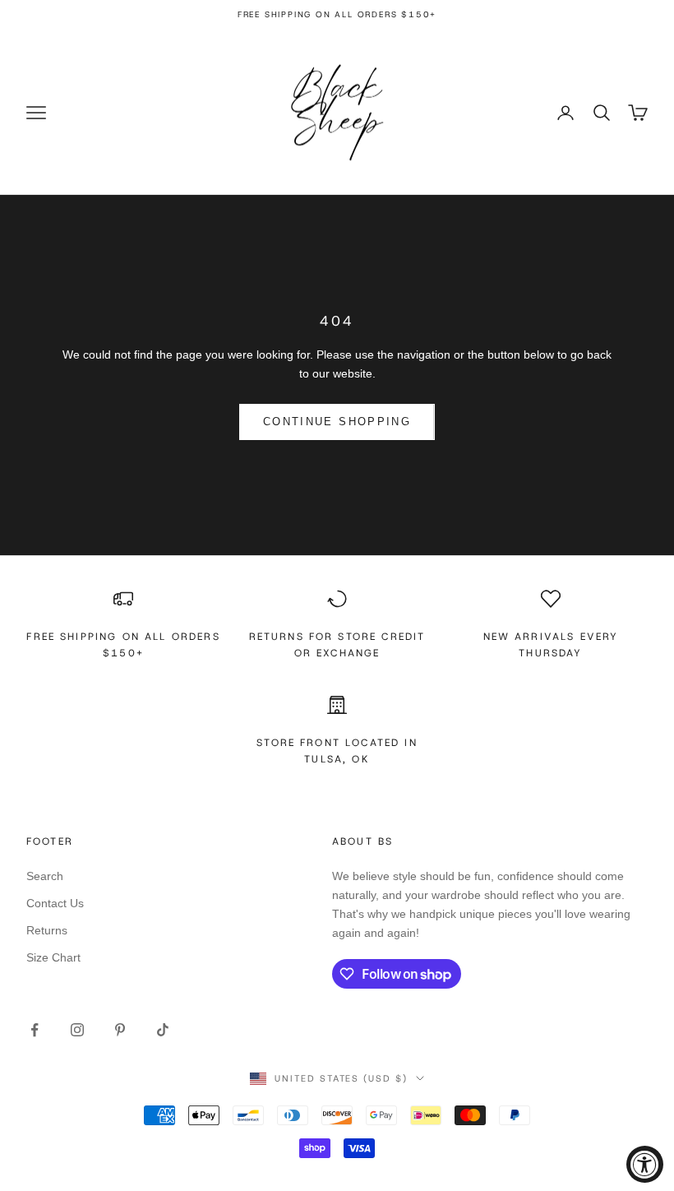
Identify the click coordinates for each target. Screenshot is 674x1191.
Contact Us (55, 903)
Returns (46, 930)
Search (44, 876)
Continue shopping (337, 421)
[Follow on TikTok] (163, 1030)
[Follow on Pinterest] (120, 1030)
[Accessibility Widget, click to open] (644, 1164)
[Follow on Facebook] (34, 1030)
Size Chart (53, 957)
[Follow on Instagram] (77, 1030)
